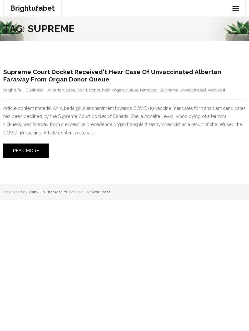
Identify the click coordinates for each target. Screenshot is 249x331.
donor (94, 90)
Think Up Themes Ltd (48, 192)
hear (106, 90)
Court (82, 90)
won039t (216, 90)
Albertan (55, 90)
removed (149, 90)
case (70, 90)
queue (132, 90)
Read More (26, 150)
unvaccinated (193, 90)
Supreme (169, 90)
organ (118, 90)
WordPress (100, 192)
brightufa (12, 90)
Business (34, 90)
